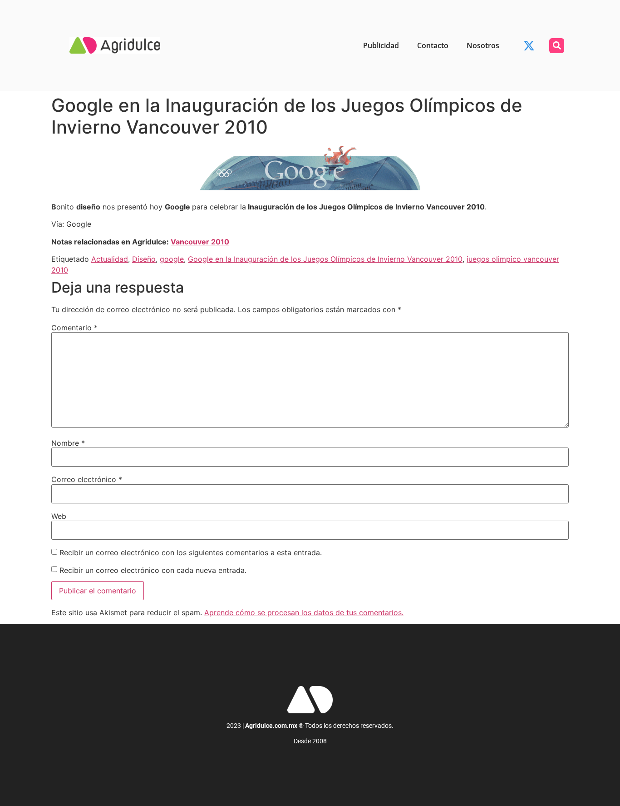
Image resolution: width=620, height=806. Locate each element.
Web (58, 516)
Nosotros (483, 45)
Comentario (74, 327)
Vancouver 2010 (200, 241)
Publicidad (381, 45)
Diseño (144, 259)
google (172, 259)
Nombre (68, 443)
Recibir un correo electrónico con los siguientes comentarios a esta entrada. (190, 552)
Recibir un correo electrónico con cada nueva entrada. (152, 570)
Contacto (432, 45)
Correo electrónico (86, 479)
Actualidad (109, 259)
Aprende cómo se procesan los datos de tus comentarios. (303, 612)
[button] (556, 45)
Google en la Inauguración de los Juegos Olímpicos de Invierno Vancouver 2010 (325, 259)
